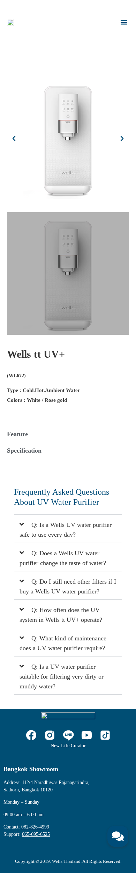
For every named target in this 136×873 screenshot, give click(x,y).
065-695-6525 (36, 834)
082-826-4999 (35, 827)
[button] (124, 22)
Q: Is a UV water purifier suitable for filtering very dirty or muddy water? (62, 676)
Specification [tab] (24, 450)
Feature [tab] (17, 434)
